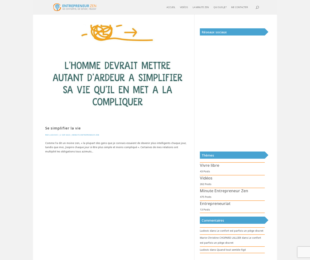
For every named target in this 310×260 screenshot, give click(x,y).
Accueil (170, 7)
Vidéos (184, 7)
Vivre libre (209, 165)
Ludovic (53, 135)
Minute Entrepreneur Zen (85, 135)
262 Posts (205, 184)
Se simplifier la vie (63, 128)
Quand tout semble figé (231, 249)
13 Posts (205, 209)
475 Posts (205, 196)
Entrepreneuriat (215, 203)
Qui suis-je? (220, 7)
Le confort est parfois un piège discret (240, 230)
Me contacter (239, 7)
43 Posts (205, 171)
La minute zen (201, 7)
